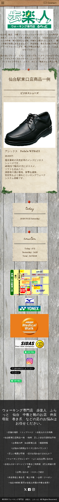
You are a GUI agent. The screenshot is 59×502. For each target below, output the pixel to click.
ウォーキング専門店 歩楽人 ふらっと (23, 499)
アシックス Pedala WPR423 (22, 151)
